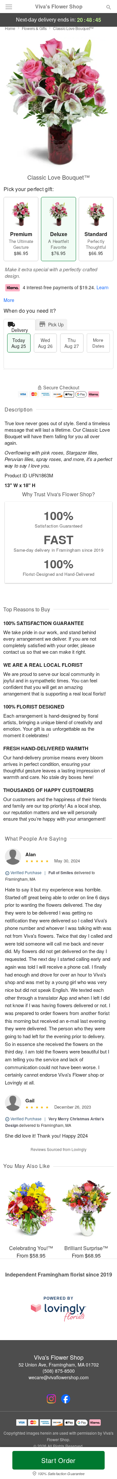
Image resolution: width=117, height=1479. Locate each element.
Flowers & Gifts (34, 28)
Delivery (19, 328)
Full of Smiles (60, 872)
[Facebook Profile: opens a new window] (65, 1398)
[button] (103, 1464)
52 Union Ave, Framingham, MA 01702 (59, 1364)
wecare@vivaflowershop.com (59, 1377)
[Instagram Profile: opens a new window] (51, 1398)
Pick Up (56, 324)
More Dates (98, 343)
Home (10, 28)
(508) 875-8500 (59, 1370)
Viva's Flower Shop (59, 6)
